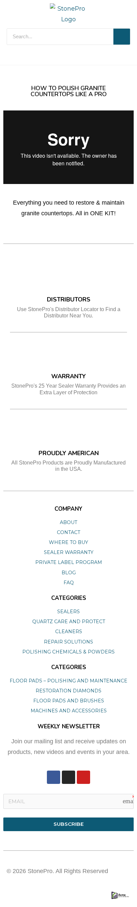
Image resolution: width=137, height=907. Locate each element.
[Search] (121, 37)
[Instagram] (68, 777)
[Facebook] (53, 777)
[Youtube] (83, 777)
